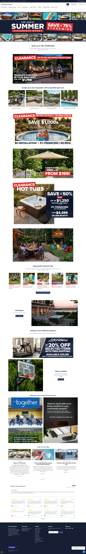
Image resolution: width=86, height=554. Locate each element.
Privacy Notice (37, 531)
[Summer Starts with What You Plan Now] (66, 454)
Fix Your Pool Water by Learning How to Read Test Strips (43, 463)
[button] (84, 4)
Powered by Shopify (11, 551)
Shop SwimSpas (19, 315)
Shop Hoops (61, 379)
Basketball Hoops (46, 7)
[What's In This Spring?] (19, 454)
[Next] (79, 281)
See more (42, 479)
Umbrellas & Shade (12, 7)
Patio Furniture (4, 7)
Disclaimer (37, 535)
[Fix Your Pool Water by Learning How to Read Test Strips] (43, 454)
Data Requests (37, 539)
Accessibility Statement (39, 541)
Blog (36, 542)
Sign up (61, 532)
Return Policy (9, 1)
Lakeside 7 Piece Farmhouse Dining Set (14, 288)
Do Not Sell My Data (38, 538)
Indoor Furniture (33, 7)
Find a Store (37, 533)
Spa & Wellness (25, 7)
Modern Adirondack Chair (27, 287)
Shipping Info (14, 1)
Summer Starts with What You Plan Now (66, 463)
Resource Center (24, 1)
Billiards (39, 7)
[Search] (68, 4)
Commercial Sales (3, 1)
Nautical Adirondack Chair (70, 287)
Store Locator (19, 1)
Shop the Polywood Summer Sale (43, 292)
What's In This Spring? (19, 463)
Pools (19, 7)
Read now (19, 476)
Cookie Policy (37, 536)
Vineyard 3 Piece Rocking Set (57, 287)
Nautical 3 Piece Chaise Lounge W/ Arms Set (43, 288)
